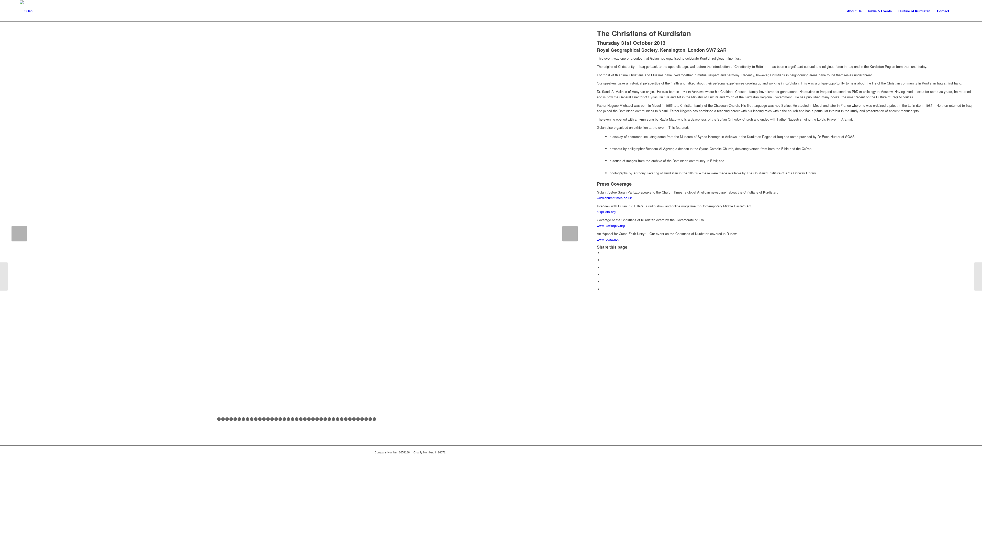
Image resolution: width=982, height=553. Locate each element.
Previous (19, 233)
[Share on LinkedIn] (603, 281)
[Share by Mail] (603, 289)
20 (292, 419)
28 (325, 419)
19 (288, 419)
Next (570, 233)
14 (268, 419)
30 (333, 419)
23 (305, 419)
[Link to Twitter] (603, 452)
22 (301, 419)
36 (358, 419)
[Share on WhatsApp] (603, 267)
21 (296, 419)
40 (374, 419)
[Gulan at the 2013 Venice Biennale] (4, 276)
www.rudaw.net (608, 239)
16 (276, 419)
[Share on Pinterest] (603, 274)
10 (251, 419)
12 (260, 419)
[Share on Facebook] (603, 252)
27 (321, 419)
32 (341, 419)
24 (309, 419)
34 (350, 419)
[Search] (957, 11)
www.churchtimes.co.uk (614, 197)
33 (346, 419)
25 (313, 419)
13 (264, 419)
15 (272, 419)
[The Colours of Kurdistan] (978, 276)
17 (280, 419)
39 (370, 419)
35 (354, 419)
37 (362, 419)
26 (317, 419)
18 (284, 419)
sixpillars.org (606, 211)
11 (256, 419)
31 (337, 419)
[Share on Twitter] (603, 260)
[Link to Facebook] (596, 452)
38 (366, 419)
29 (329, 419)
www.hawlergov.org (611, 225)
